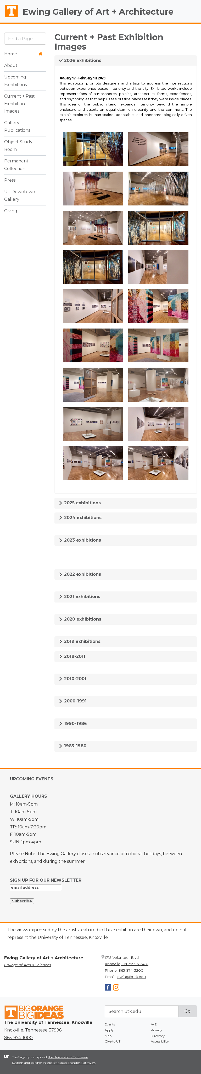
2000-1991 (75, 701)
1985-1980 (74, 745)
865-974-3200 (131, 970)
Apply (109, 1030)
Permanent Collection (16, 164)
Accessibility (160, 1041)
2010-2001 (74, 678)
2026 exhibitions (82, 60)
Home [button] (10, 53)
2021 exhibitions (81, 596)
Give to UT (112, 1041)
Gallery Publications (17, 126)
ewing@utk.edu (131, 977)
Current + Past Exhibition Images (19, 104)
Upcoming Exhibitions (15, 81)
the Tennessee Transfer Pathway (71, 1063)
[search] (25, 38)
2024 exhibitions (82, 517)
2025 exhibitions (82, 502)
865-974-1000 (18, 1037)
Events (110, 1024)
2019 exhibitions (81, 641)
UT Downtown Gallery (19, 195)
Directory (158, 1036)
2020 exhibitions (82, 619)
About (11, 65)
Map (108, 1036)
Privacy (156, 1030)
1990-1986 (75, 723)
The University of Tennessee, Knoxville (9, 17)
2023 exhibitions (82, 540)
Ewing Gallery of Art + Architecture (98, 12)
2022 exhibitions (82, 574)
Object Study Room (18, 145)
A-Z (154, 1024)
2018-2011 (74, 656)
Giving (10, 210)
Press (9, 180)
